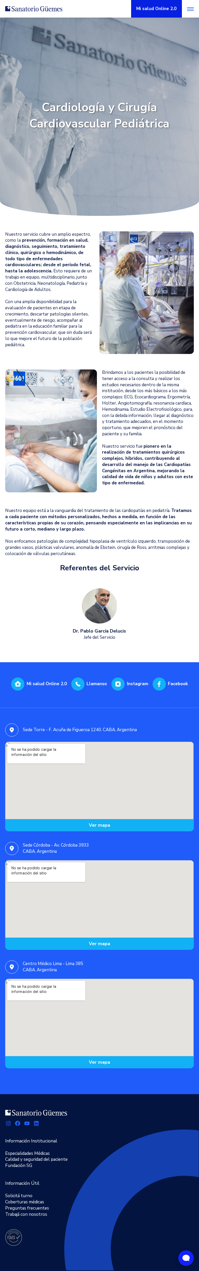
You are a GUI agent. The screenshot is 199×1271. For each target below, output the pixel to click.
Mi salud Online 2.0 (47, 684)
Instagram (137, 684)
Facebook (178, 684)
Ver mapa (99, 825)
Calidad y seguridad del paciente (36, 1159)
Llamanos (97, 684)
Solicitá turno (18, 1196)
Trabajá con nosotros (26, 1214)
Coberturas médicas (24, 1202)
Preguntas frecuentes (27, 1208)
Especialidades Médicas (27, 1153)
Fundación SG (18, 1166)
